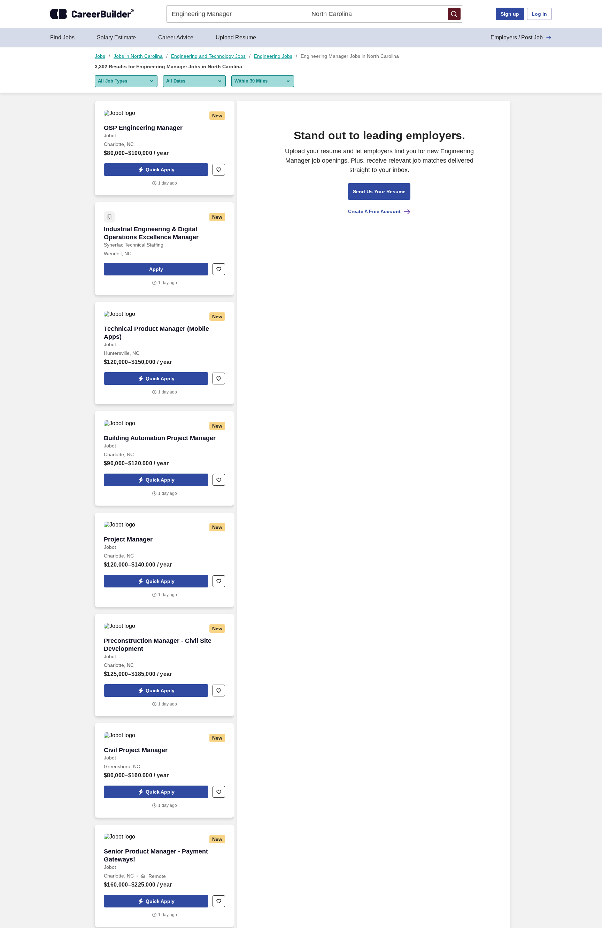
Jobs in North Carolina (138, 56)
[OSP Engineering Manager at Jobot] (164, 148)
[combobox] (236, 14)
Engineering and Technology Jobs (208, 56)
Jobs (100, 56)
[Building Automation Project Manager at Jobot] (164, 458)
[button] (454, 14)
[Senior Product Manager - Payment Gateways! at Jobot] (164, 875)
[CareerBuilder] (92, 14)
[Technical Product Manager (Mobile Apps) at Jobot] (164, 353)
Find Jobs (62, 37)
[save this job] (219, 170)
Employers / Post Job (517, 37)
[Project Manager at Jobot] (164, 559)
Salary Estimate (116, 37)
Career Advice (175, 37)
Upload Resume (236, 37)
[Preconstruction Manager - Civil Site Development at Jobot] (164, 665)
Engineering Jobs (273, 56)
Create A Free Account (374, 211)
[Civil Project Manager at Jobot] (164, 770)
